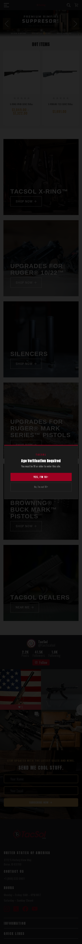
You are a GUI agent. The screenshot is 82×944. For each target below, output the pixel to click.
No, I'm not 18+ (41, 487)
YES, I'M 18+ (41, 477)
